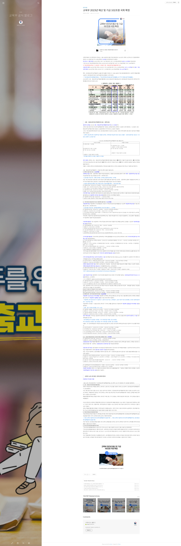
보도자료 (85, 7)
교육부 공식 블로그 (20, 15)
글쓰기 (12, 543)
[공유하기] (87, 475)
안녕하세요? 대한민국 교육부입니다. (92, 527)
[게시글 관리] (89, 475)
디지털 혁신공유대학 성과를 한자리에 (90, 488)
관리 (29, 543)
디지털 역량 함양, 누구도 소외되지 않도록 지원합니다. (93, 483)
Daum (111, 544)
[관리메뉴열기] (178, 2)
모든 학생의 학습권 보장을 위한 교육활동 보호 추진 (93, 486)
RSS (23, 543)
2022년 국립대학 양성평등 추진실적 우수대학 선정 (93, 485)
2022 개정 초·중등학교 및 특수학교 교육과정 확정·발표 (94, 489)
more (138, 496)
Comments (86, 517)
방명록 (18, 543)
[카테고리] (3, 3)
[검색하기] (38, 3)
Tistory (119, 544)
